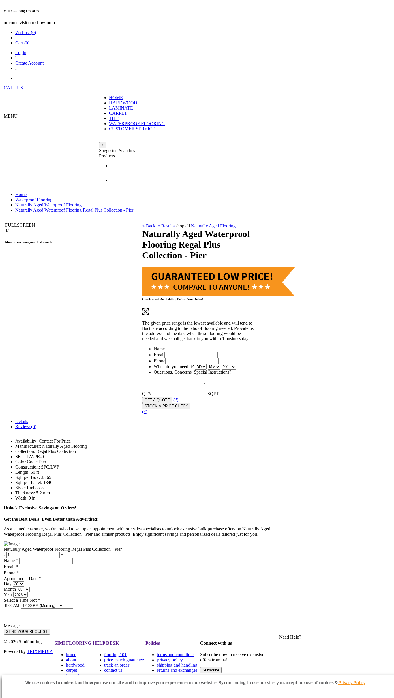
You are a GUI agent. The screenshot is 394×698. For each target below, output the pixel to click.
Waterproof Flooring (33, 199)
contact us (113, 670)
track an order (116, 665)
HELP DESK (106, 643)
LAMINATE (121, 108)
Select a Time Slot (22, 600)
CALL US (13, 87)
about (71, 659)
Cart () (22, 42)
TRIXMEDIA (40, 651)
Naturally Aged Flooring (213, 225)
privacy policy (170, 659)
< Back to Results (158, 225)
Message (12, 625)
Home (21, 194)
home (71, 654)
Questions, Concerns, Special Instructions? (192, 372)
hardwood (75, 665)
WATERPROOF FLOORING (137, 123)
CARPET (118, 113)
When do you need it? (174, 366)
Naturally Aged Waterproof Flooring (48, 204)
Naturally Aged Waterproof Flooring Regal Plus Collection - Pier (74, 210)
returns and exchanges (177, 670)
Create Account (29, 63)
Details (21, 421)
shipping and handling (177, 665)
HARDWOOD (123, 102)
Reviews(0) (25, 426)
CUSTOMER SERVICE (132, 128)
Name (159, 348)
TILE (114, 118)
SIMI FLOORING (73, 643)
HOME (116, 97)
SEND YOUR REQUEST (27, 631)
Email (159, 354)
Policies (152, 643)
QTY (147, 393)
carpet (71, 670)
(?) (175, 399)
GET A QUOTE (157, 400)
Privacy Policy (351, 682)
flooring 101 (115, 654)
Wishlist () (25, 32)
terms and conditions (175, 654)
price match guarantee (124, 659)
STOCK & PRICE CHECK (166, 406)
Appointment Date (22, 578)
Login (20, 52)
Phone (159, 360)
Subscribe (210, 670)
